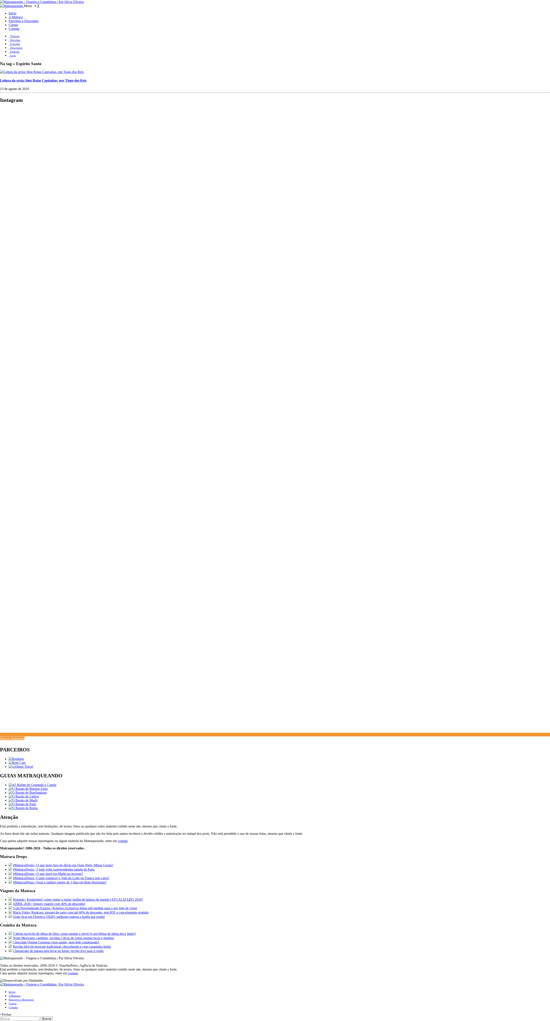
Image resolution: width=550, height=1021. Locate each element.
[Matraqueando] (12, 6)
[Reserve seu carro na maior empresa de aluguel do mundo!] (17, 763)
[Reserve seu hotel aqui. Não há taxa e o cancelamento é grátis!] (16, 759)
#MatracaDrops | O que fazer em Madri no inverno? (48, 874)
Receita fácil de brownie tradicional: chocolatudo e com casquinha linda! (62, 946)
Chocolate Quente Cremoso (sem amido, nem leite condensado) (56, 942)
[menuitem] (12, 13)
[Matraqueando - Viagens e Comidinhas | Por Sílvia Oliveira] (42, 2)
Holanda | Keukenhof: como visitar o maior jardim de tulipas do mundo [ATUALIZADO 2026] (78, 899)
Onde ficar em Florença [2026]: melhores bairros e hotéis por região (59, 917)
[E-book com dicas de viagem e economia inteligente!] (28, 789)
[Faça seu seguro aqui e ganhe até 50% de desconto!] (21, 766)
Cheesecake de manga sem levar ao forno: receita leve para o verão (58, 951)
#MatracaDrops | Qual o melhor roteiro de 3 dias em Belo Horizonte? (60, 882)
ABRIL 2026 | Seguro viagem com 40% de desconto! (49, 904)
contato (123, 841)
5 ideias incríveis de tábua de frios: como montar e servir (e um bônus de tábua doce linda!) (74, 934)
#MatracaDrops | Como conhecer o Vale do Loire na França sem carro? (61, 878)
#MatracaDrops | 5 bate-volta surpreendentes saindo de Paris (54, 869)
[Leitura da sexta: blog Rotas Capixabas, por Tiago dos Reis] (42, 72)
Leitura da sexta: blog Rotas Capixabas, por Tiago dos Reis (43, 80)
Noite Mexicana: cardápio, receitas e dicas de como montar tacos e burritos (63, 938)
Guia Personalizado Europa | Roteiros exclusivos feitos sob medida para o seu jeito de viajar (75, 908)
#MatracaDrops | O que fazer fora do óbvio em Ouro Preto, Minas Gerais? (63, 865)
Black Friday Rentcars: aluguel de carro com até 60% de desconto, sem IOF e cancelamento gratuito (80, 912)
